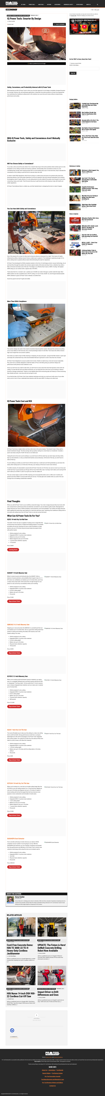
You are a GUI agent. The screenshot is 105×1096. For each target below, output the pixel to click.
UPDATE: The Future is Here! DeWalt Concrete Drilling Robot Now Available (52, 948)
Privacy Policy (49, 1057)
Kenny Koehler (12, 21)
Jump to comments (60, 24)
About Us (88, 4)
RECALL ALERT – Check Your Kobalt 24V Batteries (89, 243)
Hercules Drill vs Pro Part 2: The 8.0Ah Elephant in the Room (90, 121)
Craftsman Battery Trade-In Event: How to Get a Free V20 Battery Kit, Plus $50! (89, 251)
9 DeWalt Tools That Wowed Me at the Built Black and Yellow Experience (90, 105)
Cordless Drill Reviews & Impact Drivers (46, 988)
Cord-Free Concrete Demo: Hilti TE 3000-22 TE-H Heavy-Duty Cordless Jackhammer (20, 949)
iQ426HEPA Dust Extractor (15, 839)
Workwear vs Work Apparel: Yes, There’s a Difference (90, 171)
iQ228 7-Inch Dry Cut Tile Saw (17, 730)
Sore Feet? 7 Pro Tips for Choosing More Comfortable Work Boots (89, 179)
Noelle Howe (11, 999)
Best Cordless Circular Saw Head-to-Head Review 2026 (89, 113)
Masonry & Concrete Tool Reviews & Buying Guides (18, 15)
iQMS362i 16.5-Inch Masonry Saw (18, 625)
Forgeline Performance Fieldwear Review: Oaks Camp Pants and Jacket (90, 188)
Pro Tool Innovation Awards (52, 1076)
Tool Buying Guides (57, 1073)
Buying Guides (79, 4)
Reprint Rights (46, 1073)
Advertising (52, 1070)
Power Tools (32, 4)
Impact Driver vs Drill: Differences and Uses (48, 993)
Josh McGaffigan (12, 956)
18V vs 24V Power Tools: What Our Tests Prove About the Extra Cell (90, 137)
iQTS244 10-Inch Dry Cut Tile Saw (18, 783)
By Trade (23, 4)
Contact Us (52, 1086)
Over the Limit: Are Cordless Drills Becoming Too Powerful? (90, 235)
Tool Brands (59, 1070)
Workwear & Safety (68, 4)
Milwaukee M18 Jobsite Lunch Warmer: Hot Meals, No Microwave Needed (90, 227)
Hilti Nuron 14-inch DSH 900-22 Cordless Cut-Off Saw (21, 995)
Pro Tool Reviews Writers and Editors (52, 1082)
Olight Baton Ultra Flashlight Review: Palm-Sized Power (89, 205)
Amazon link (73, 15)
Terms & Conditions (58, 1057)
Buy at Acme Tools (14, 601)
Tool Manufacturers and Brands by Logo (52, 1079)
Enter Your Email (74, 65)
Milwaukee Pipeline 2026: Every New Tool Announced (90, 219)
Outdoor (49, 4)
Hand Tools (41, 4)
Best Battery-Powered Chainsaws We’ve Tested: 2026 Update (90, 128)
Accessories (57, 4)
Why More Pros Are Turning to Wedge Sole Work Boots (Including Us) (90, 197)
